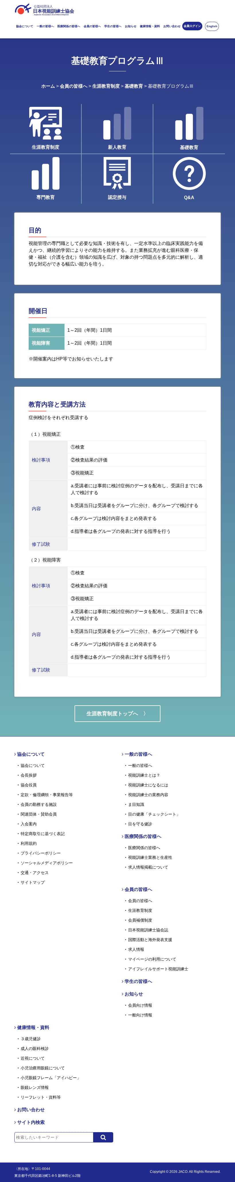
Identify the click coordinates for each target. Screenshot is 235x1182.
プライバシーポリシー (41, 853)
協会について (24, 26)
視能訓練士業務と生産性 (150, 857)
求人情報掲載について (148, 867)
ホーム (48, 86)
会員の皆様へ (92, 26)
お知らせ (130, 26)
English (212, 26)
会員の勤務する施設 (39, 804)
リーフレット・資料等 (41, 1097)
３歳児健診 (31, 1038)
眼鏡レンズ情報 (35, 1087)
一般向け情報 (140, 1015)
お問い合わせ (172, 26)
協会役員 (29, 785)
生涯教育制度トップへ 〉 (117, 713)
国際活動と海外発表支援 (150, 939)
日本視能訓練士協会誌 (148, 930)
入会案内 (29, 824)
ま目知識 (136, 804)
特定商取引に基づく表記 (43, 833)
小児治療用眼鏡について (43, 1068)
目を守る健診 (140, 824)
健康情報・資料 (150, 26)
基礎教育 (134, 86)
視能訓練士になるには (148, 785)
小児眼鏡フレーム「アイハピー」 (51, 1077)
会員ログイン (192, 26)
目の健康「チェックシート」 (154, 814)
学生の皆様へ (113, 26)
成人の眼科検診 (35, 1048)
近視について (33, 1058)
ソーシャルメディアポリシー (47, 863)
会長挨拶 (29, 775)
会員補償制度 (140, 920)
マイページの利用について (152, 959)
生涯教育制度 (106, 86)
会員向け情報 (140, 1005)
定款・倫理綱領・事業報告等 (47, 794)
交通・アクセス (35, 872)
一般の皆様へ (45, 26)
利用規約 (29, 843)
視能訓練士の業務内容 (148, 794)
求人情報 (136, 949)
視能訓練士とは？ (144, 775)
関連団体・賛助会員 (39, 814)
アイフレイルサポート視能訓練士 (158, 969)
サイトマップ (33, 882)
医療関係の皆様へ (68, 26)
